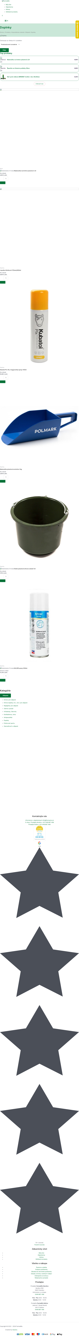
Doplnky (6, 720)
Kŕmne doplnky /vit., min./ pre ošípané (15, 703)
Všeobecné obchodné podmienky (41, 1271)
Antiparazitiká (8, 717)
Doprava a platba (41, 1267)
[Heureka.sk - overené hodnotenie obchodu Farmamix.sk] (39, 840)
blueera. (15, 1330)
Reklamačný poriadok (41, 1278)
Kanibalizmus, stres (10, 714)
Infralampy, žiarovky (10, 711)
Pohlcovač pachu (9, 723)
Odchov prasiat (8, 708)
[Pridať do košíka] (2, 182)
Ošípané (27, 32)
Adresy (8, 9)
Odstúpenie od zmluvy (41, 1276)
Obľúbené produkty (12, 12)
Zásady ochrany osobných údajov (41, 1273)
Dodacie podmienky (41, 1269)
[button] (39, 84)
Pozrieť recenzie (39, 1245)
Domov (2, 32)
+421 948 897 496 (40, 824)
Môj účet (8, 4)
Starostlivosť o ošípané (11, 726)
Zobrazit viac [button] (39, 84)
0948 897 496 (39, 1309)
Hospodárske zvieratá (17, 32)
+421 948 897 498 (39, 822)
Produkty (7, 32)
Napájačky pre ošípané (11, 705)
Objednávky (9, 7)
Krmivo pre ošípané (10, 700)
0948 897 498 (39, 1294)
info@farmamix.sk (39, 820)
